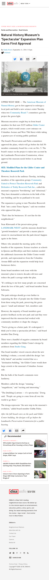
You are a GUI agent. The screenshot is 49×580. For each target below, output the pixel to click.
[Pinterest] (16, 553)
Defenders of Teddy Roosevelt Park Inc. (18, 187)
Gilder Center (39, 124)
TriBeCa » (6, 461)
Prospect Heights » (10, 440)
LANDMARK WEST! (11, 227)
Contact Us (12, 533)
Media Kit (12, 542)
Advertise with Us (14, 530)
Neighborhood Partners (16, 527)
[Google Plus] (20, 553)
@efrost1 (7, 52)
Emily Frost (8, 50)
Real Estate (23, 30)
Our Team (12, 536)
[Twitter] (10, 553)
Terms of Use (13, 564)
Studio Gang (20, 346)
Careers (11, 539)
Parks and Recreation (9, 30)
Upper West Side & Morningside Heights (18, 26)
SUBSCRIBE (17, 557)
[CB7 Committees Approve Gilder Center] (24, 77)
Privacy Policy (23, 564)
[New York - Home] (12, 3)
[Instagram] (24, 553)
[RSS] (28, 553)
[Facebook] (13, 553)
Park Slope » (7, 451)
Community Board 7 (19, 112)
